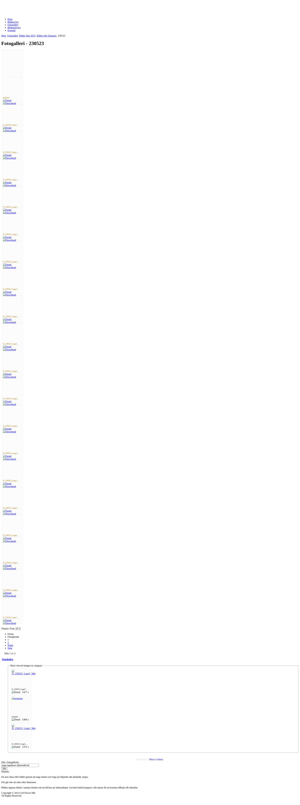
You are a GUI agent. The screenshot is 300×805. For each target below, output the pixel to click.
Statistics (7, 659)
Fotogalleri (12, 35)
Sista (10, 648)
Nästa (10, 645)
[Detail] (7, 100)
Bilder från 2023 (27, 35)
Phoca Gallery (156, 759)
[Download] (9, 103)
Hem (3, 35)
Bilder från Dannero (47, 35)
